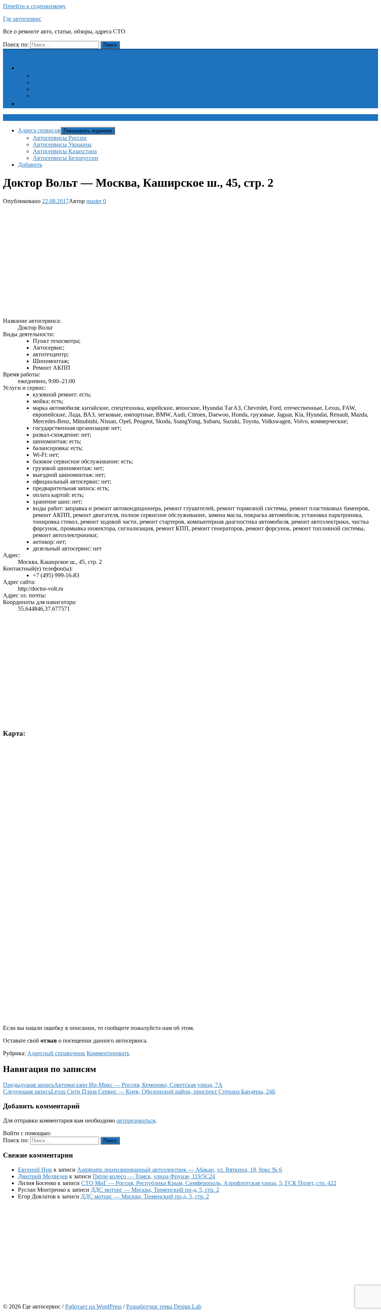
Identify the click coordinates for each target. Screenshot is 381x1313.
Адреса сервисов (43, 68)
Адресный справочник (56, 1053)
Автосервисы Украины (62, 82)
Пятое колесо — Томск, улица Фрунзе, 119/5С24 (154, 1176)
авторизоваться (135, 1120)
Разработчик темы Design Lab (163, 1306)
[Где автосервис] (7, 52)
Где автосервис (22, 19)
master (94, 201)
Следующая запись (139, 1091)
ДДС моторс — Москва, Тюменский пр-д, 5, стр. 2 (155, 1190)
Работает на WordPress (93, 1306)
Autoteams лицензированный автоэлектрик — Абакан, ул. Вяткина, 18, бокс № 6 (179, 1169)
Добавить (34, 103)
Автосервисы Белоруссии (65, 96)
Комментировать (108, 1053)
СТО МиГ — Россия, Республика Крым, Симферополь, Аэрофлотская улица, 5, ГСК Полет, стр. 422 (208, 1183)
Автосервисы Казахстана (65, 89)
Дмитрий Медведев (43, 1176)
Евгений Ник (35, 1169)
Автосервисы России (60, 76)
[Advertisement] (190, 260)
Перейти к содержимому (34, 6)
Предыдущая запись (112, 1085)
